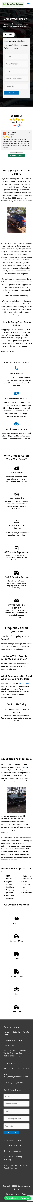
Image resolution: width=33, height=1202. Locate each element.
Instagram (17, 1151)
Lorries (3, 770)
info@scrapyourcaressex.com (16, 1077)
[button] (17, 1198)
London (15, 304)
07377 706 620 (23, 1068)
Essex (7, 304)
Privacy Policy (21, 1194)
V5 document (24, 683)
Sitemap (9, 1194)
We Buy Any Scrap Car (13, 1053)
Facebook (17, 1145)
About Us (7, 1050)
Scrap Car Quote (19, 1050)
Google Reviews (10, 1168)
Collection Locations (12, 1056)
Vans (25, 767)
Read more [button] (6, 148)
